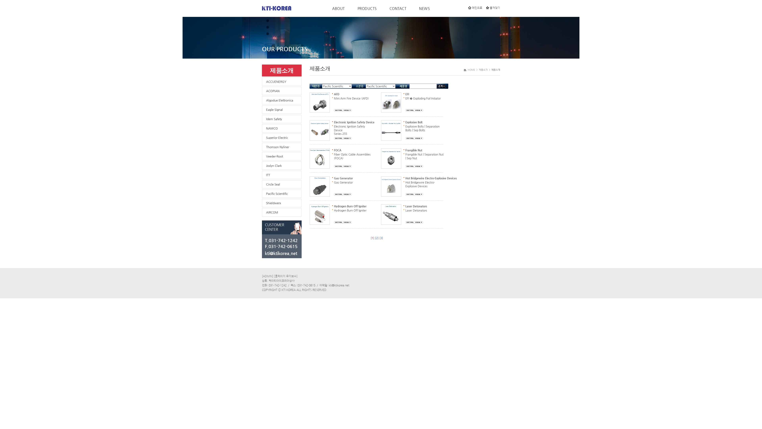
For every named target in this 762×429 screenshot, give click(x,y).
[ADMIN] (267, 276)
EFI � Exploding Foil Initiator (423, 98)
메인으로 (476, 8)
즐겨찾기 (494, 8)
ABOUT (338, 8)
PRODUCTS (367, 8)
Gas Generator (343, 182)
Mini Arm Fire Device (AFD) (351, 98)
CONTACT (398, 8)
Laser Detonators (416, 210)
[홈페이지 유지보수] (285, 276)
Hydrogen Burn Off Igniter (350, 210)
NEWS (424, 8)
